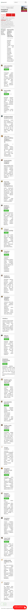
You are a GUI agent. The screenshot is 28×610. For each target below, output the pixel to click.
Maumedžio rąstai (7, 91)
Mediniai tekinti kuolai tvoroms (8, 117)
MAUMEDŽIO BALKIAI (8, 402)
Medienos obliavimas (7, 276)
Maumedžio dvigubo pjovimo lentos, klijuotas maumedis (10, 33)
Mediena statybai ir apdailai (6, 207)
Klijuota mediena (6, 336)
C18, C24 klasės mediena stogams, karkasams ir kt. (8, 139)
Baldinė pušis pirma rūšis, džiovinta (8, 381)
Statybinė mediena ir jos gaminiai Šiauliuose (8, 471)
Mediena (3, 7)
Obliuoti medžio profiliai (8, 229)
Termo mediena (6, 448)
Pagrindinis (3, 6)
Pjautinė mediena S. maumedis (7, 495)
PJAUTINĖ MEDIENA (7, 539)
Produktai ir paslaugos (3, 15)
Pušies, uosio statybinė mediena (7, 427)
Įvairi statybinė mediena (8, 66)
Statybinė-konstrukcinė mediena (6, 360)
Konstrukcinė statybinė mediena (8, 162)
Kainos (13, 14)
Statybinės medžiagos (10, 6)
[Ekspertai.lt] (4, 2)
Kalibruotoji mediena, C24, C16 (8, 562)
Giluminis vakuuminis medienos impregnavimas (8, 184)
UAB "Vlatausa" (10, 38)
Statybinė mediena (10, 7)
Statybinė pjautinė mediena (7, 298)
